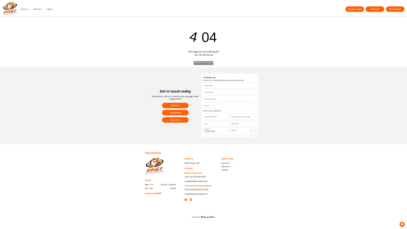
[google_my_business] (191, 199)
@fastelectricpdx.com (198, 194)
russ (186, 194)
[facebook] (186, 199)
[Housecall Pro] (208, 217)
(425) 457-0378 (201, 189)
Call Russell (190, 189)
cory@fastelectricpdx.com (196, 181)
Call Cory (188, 176)
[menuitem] (25, 9)
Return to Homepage (203, 62)
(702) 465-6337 (199, 176)
